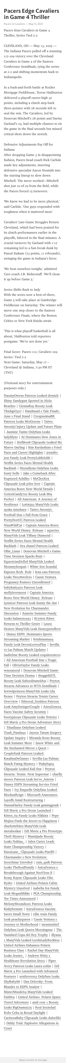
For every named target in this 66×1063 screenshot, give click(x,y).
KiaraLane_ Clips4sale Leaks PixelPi (29, 852)
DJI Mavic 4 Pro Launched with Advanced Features (32, 971)
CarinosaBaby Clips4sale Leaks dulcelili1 (32, 1018)
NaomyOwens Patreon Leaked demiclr (31, 396)
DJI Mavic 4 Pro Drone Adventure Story (32, 722)
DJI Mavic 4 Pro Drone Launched (27, 810)
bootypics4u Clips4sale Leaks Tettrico (30, 717)
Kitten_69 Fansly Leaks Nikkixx (26, 816)
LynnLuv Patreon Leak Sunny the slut (30, 603)
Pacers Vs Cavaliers (14, 24)
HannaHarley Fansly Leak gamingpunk (31, 805)
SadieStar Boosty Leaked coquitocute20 (32, 655)
